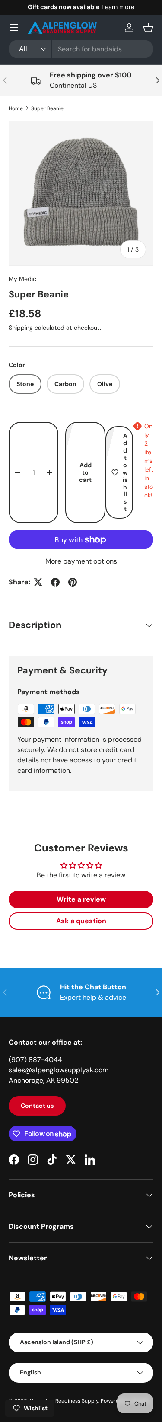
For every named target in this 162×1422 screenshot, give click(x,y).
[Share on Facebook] (55, 582)
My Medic (22, 279)
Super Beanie (47, 108)
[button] (148, 27)
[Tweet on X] (38, 582)
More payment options (81, 561)
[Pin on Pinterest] (72, 582)
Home (16, 108)
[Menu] (13, 27)
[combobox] (81, 49)
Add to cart (85, 472)
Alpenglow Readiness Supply (63, 1400)
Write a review (81, 899)
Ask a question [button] (81, 920)
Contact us (37, 1106)
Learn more (118, 7)
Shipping (21, 328)
